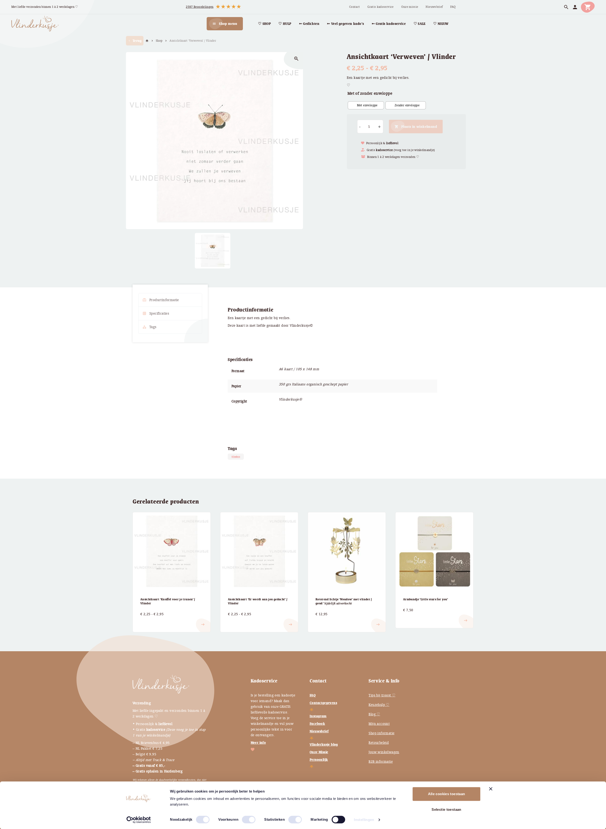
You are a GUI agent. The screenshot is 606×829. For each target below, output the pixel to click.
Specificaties (155, 313)
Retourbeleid (379, 742)
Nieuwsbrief (319, 731)
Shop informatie (381, 733)
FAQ (313, 695)
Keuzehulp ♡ (379, 705)
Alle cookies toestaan (446, 794)
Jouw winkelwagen (384, 752)
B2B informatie (381, 761)
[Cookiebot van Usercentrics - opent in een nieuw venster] (138, 819)
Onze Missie (319, 752)
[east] (146, 620)
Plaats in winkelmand (419, 127)
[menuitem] (354, 6)
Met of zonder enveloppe (370, 93)
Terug (135, 41)
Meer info (258, 742)
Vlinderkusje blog (324, 744)
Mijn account (379, 724)
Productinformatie (160, 300)
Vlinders (236, 456)
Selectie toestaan (446, 809)
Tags (149, 327)
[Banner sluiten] (490, 788)
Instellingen (364, 820)
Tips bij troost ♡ (382, 695)
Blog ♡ (374, 714)
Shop (159, 40)
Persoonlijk (319, 760)
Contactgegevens (323, 703)
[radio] (366, 105)
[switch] (244, 818)
